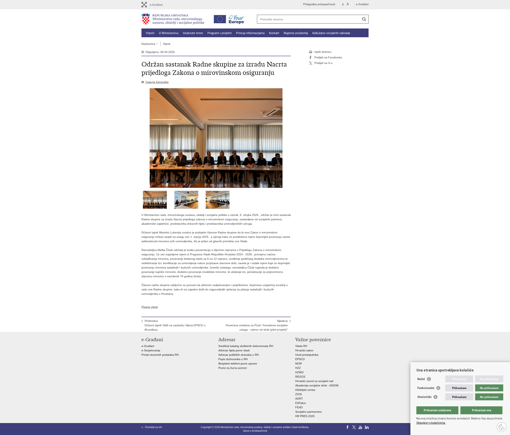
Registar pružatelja (296, 33)
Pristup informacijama (250, 33)
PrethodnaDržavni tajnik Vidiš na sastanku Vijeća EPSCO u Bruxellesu (175, 325)
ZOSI (298, 394)
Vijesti (150, 33)
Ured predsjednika (306, 354)
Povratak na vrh (153, 427)
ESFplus (300, 403)
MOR (298, 363)
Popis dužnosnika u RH (233, 359)
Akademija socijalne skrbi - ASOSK (317, 385)
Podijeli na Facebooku (328, 57)
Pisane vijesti (149, 307)
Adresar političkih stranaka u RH (238, 354)
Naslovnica (148, 43)
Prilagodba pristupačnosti (319, 4)
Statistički (424, 397)
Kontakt (274, 33)
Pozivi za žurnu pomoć (232, 367)
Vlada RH (301, 346)
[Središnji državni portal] (158, 4)
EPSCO (300, 359)
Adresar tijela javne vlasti (234, 350)
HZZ (298, 367)
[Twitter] (354, 427)
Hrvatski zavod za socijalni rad (314, 381)
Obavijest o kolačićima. (431, 422)
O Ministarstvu (168, 33)
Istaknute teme (193, 33)
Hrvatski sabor (304, 350)
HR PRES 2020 (305, 416)
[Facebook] (347, 427)
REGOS (300, 376)
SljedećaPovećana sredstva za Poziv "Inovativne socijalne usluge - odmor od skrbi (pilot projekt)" (257, 325)
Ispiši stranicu (323, 51)
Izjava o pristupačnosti (255, 430)
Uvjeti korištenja (300, 427)
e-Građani (362, 4)
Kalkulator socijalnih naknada (331, 33)
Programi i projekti (219, 33)
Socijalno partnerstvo (308, 411)
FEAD (299, 407)
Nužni (421, 379)
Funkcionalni (425, 388)
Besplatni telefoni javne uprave (237, 363)
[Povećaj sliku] (216, 138)
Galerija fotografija (157, 82)
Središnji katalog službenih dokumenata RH (245, 346)
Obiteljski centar (305, 389)
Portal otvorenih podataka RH (160, 354)
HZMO (299, 372)
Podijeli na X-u (323, 63)
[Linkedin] (367, 427)
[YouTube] (360, 427)
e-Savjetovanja (150, 350)
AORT (299, 398)
